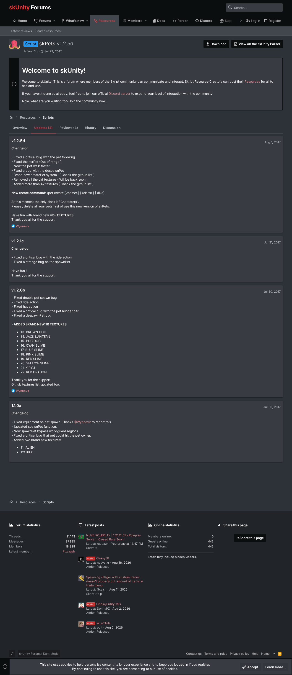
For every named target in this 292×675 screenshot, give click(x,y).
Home (265, 653)
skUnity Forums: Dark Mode (39, 653)
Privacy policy (239, 653)
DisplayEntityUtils (104, 604)
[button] (54, 20)
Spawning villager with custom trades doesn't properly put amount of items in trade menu (114, 581)
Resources (252, 81)
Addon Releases (97, 566)
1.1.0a (16, 405)
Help (255, 653)
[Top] (274, 653)
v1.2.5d (18, 140)
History (90, 128)
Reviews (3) (69, 128)
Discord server (119, 93)
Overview (20, 128)
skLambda (98, 623)
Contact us (194, 653)
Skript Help (94, 594)
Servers (91, 548)
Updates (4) (43, 128)
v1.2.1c (17, 241)
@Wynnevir (82, 422)
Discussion (112, 128)
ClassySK (98, 558)
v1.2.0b (18, 290)
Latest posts (94, 525)
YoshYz (32, 51)
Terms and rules (215, 653)
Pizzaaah (69, 551)
